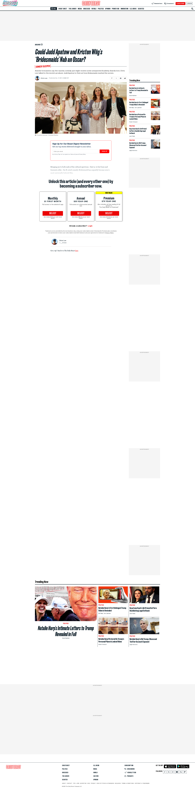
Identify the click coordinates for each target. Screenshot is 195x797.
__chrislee (63, 242)
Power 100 (115, 9)
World (95, 772)
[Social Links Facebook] (164, 772)
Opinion (107, 9)
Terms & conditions (127, 783)
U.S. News (133, 9)
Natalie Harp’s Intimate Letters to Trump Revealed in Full (66, 631)
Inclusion (118, 783)
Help (88, 783)
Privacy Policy (82, 154)
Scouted (141, 9)
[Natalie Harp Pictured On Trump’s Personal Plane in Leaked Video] (155, 119)
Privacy (93, 783)
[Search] (192, 9)
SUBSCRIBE (180, 3)
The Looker (72, 9)
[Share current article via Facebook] (112, 78)
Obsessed (86, 9)
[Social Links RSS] (181, 772)
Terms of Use (74, 154)
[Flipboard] (185, 772)
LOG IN (189, 3)
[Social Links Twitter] (168, 772)
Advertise (83, 783)
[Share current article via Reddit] (125, 78)
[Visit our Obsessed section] (16, 3)
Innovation (124, 9)
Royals (94, 9)
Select (52, 213)
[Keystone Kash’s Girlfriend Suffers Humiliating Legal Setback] (155, 134)
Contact (69, 783)
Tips (74, 783)
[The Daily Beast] (91, 3)
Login (90, 226)
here (76, 250)
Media (80, 9)
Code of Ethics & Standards (105, 783)
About (64, 783)
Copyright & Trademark (142, 783)
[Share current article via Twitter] (116, 78)
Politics (101, 9)
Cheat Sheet (62, 9)
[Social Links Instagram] (172, 772)
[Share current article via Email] (120, 78)
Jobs (77, 783)
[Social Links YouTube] (177, 772)
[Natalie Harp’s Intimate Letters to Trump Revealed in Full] (155, 93)
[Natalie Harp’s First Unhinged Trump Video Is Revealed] (155, 107)
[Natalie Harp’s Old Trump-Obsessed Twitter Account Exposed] (155, 148)
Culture (96, 776)
